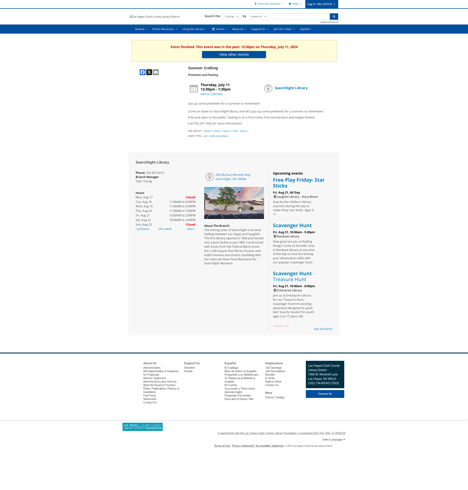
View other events (234, 54)
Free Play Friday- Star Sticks (299, 182)
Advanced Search (329, 21)
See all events (323, 329)
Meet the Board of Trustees (159, 385)
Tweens (208, 131)
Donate (188, 371)
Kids (235, 131)
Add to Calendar (212, 94)
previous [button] (143, 229)
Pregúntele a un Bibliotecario (241, 374)
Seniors (227, 131)
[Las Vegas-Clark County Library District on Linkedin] (134, 391)
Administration (151, 367)
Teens (217, 131)
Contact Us (150, 402)
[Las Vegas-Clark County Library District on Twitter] (134, 370)
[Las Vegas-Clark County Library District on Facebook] (134, 364)
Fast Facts (149, 395)
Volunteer (189, 367)
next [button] (190, 229)
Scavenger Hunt (292, 225)
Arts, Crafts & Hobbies (216, 136)
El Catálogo (231, 367)
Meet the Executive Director (160, 381)
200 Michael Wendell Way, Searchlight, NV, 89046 (233, 177)
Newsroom (149, 398)
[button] (268, 3)
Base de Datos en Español (240, 371)
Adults (243, 131)
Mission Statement (154, 378)
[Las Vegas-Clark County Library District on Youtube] (134, 384)
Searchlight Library (291, 88)
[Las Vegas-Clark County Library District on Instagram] (134, 377)
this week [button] (165, 229)
